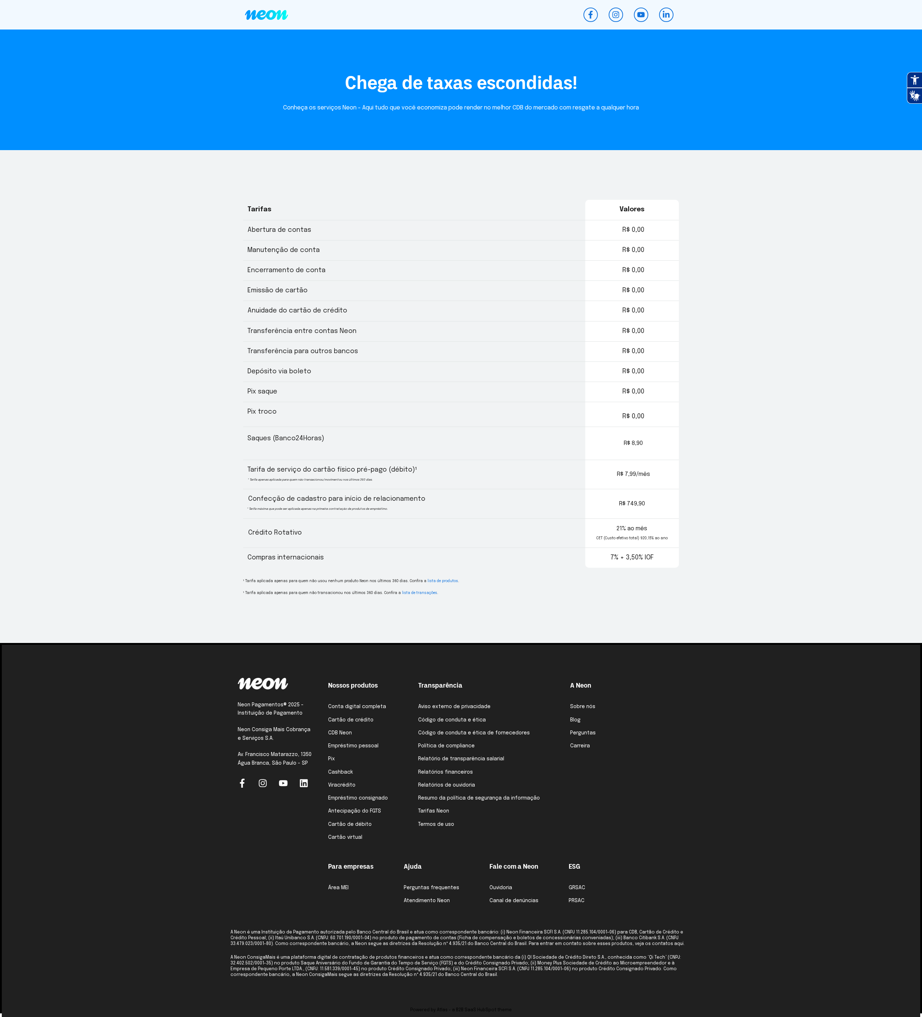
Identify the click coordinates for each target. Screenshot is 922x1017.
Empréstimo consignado (358, 798)
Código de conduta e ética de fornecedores (474, 732)
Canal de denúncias (513, 900)
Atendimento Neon (427, 900)
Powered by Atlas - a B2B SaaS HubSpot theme (461, 1010)
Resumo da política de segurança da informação (479, 798)
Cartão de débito (350, 824)
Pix (331, 758)
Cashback (340, 772)
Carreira (580, 745)
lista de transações (419, 593)
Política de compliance (446, 745)
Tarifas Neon (433, 811)
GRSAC (577, 887)
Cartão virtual (345, 837)
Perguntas (583, 732)
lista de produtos (443, 581)
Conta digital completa (357, 706)
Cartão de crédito (350, 720)
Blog (575, 720)
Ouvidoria (500, 887)
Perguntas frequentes (431, 887)
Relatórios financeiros (445, 772)
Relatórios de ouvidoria (446, 785)
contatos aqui (668, 944)
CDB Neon (340, 732)
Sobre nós (582, 706)
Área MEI (338, 887)
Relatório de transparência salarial (461, 758)
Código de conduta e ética (452, 720)
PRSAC (577, 900)
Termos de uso (436, 824)
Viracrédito (341, 785)
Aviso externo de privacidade (454, 706)
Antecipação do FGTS (354, 811)
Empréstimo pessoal (353, 745)
